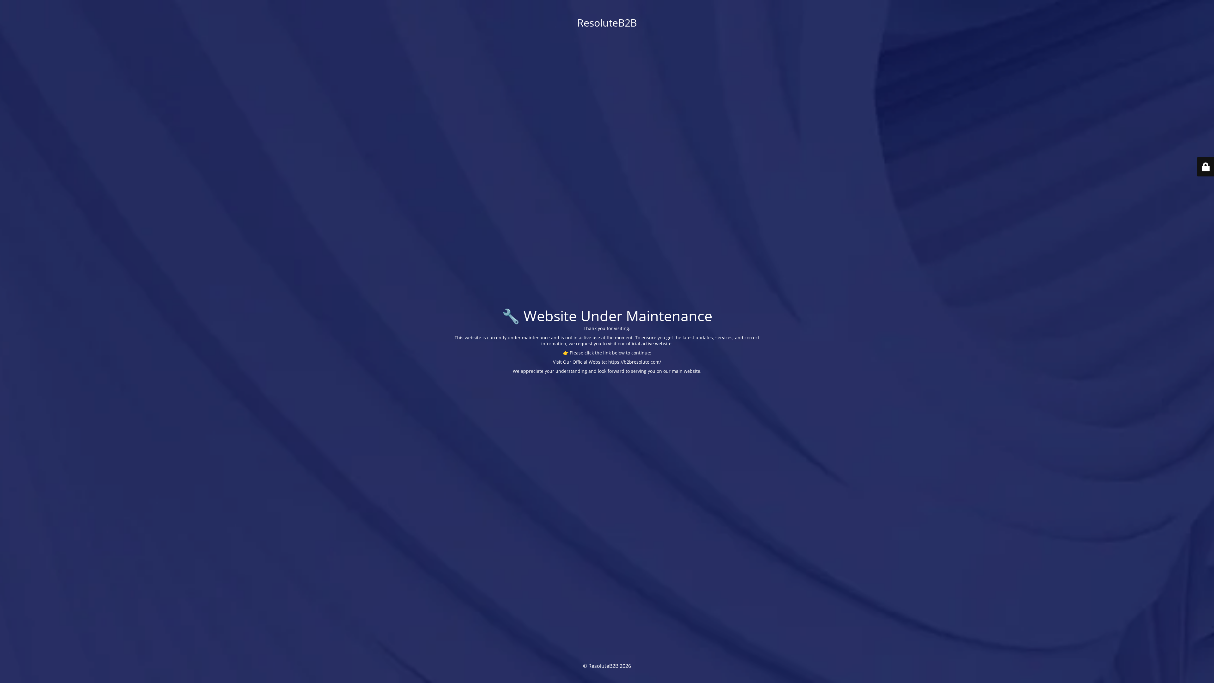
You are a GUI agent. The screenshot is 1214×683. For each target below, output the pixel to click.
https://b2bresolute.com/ (634, 362)
